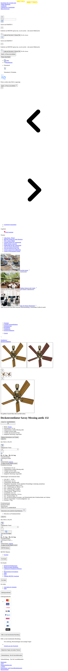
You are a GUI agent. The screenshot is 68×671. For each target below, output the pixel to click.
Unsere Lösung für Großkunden (12, 249)
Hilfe (5, 573)
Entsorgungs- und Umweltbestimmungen (11, 668)
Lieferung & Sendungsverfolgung (13, 568)
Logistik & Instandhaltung (11, 324)
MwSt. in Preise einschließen (8, 85)
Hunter (10, 427)
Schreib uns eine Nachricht (11, 646)
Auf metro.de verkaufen (10, 587)
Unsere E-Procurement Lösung (12, 251)
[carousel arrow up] (2, 370)
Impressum (3, 662)
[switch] (6, 57)
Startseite (6, 323)
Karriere (6, 554)
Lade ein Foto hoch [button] (8, 35)
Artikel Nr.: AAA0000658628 (8, 422)
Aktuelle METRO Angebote (11, 576)
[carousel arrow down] (2, 378)
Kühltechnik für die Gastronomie (12, 245)
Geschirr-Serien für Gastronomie (12, 242)
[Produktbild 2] (9, 374)
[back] (2, 17)
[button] (34, 337)
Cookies (3, 666)
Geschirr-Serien (24, 270)
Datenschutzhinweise (6, 665)
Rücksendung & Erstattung (11, 571)
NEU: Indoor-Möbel (9, 241)
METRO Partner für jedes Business (13, 239)
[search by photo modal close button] (2, 28)
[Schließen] (2, 88)
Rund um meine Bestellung (11, 567)
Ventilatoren (7, 329)
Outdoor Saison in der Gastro (27, 288)
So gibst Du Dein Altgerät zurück (9, 463)
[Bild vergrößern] (18, 396)
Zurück (6, 333)
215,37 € (3, 439)
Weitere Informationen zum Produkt (9, 437)
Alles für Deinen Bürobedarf (11, 247)
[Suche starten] (2, 37)
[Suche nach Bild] (2, 21)
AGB (2, 663)
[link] (35, 69)
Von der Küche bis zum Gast (11, 248)
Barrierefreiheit (5, 669)
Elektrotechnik (8, 326)
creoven (11, 461)
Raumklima (7, 327)
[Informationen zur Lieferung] (11, 540)
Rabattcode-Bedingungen (10, 565)
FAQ (5, 574)
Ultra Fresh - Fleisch (9, 238)
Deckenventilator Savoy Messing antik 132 (25, 417)
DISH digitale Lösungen (10, 244)
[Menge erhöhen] (18, 449)
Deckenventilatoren (9, 330)
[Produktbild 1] (3, 374)
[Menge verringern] (1, 449)
